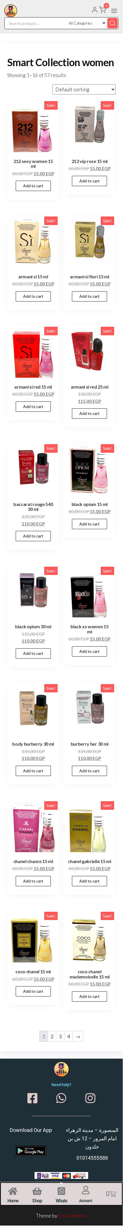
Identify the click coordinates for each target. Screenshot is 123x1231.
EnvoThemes (72, 1215)
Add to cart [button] (33, 185)
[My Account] (94, 10)
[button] (114, 10)
